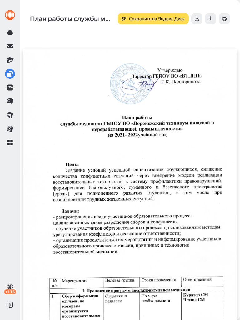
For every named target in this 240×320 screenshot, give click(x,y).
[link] (10, 15)
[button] (10, 143)
